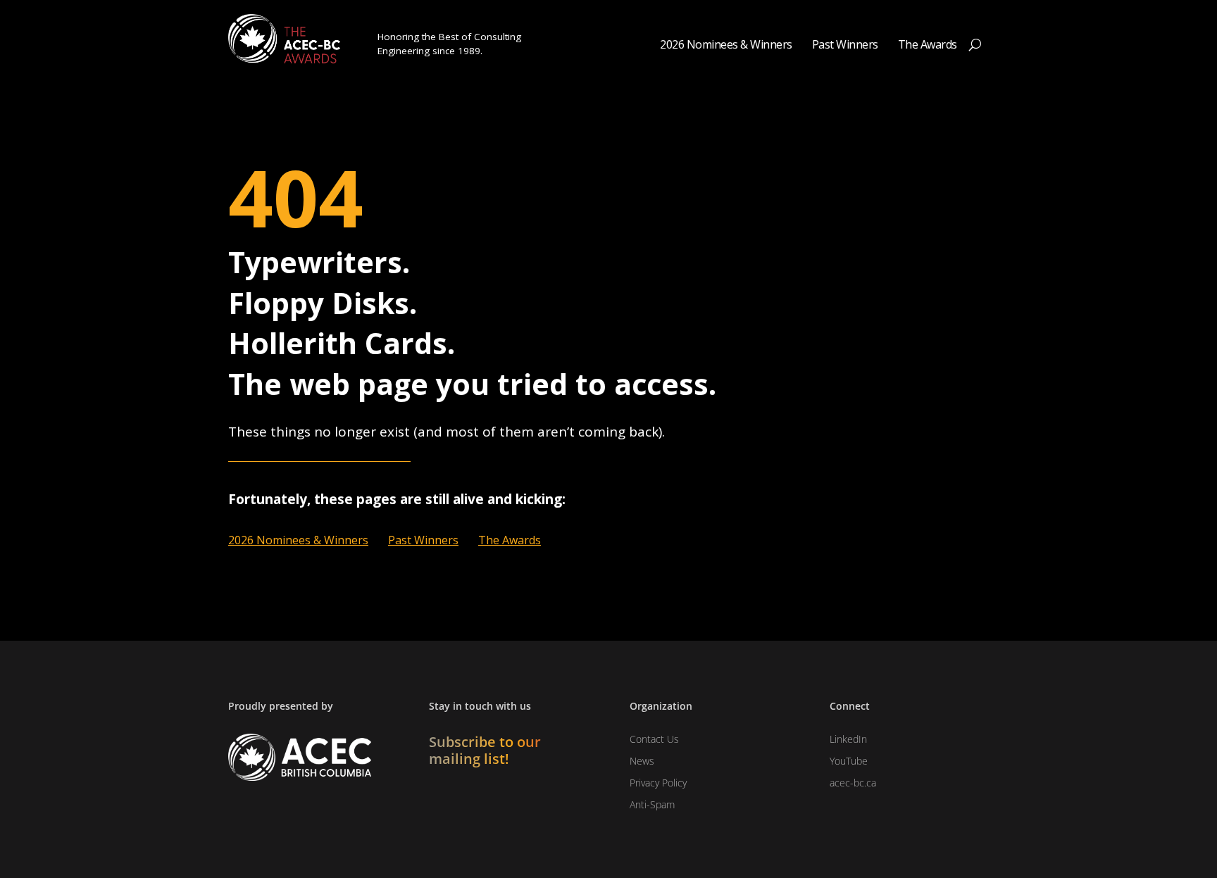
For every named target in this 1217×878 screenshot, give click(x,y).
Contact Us (654, 739)
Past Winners (845, 45)
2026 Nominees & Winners (726, 45)
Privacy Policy (658, 782)
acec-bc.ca (853, 782)
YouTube (849, 760)
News (642, 760)
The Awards (927, 45)
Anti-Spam (652, 804)
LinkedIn (848, 739)
